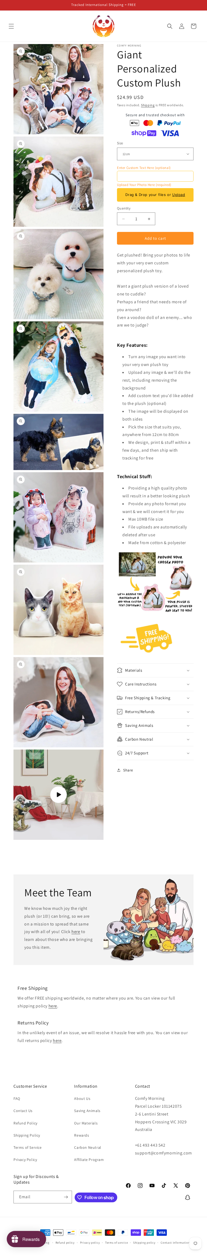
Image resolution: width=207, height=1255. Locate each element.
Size (120, 143)
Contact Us (23, 1110)
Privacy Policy (25, 1159)
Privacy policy (90, 1242)
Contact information (175, 1242)
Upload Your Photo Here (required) (144, 184)
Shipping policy (144, 1242)
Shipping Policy (26, 1135)
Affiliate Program (89, 1159)
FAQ (16, 1098)
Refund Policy (25, 1123)
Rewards (81, 1135)
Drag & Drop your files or (155, 194)
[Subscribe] (66, 1197)
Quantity (123, 208)
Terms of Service (27, 1147)
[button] (11, 26)
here (75, 932)
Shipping (148, 105)
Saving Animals (87, 1110)
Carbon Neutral (87, 1147)
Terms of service (116, 1242)
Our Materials (86, 1123)
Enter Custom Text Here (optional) (144, 167)
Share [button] (128, 770)
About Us (82, 1098)
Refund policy (65, 1242)
